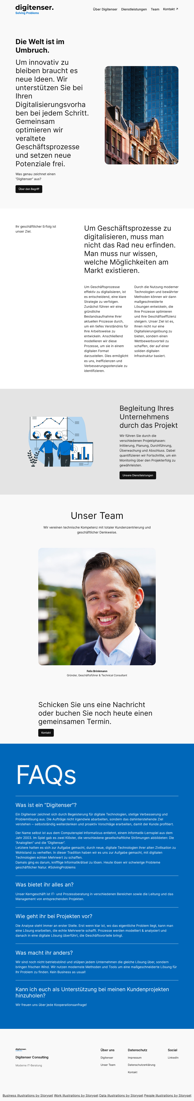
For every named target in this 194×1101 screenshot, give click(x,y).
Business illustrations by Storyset (28, 1095)
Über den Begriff (29, 189)
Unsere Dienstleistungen (138, 475)
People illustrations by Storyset (167, 1095)
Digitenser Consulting (32, 1057)
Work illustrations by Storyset (76, 1095)
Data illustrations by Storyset (121, 1095)
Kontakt (46, 732)
